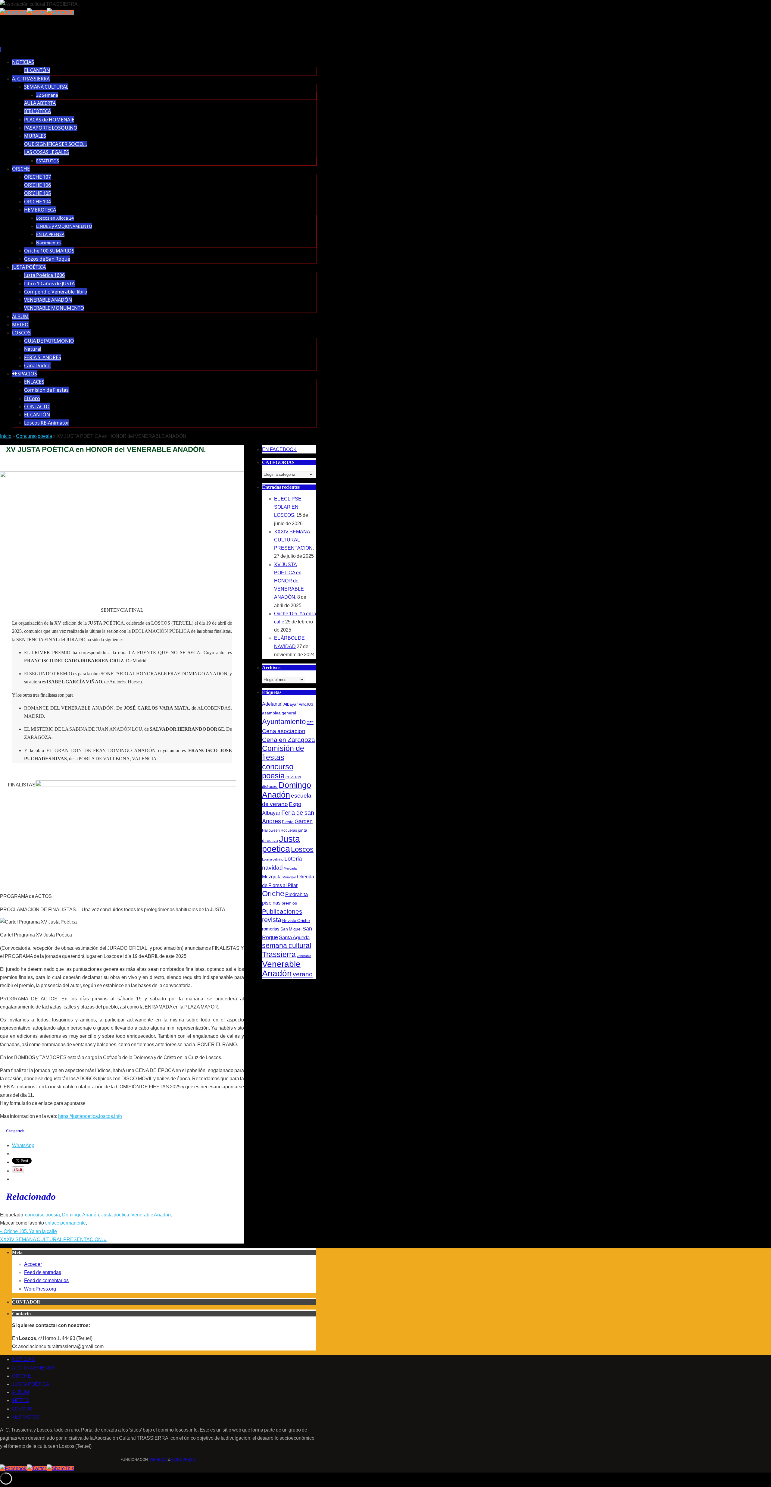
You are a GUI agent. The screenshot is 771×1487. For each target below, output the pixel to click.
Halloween (271, 830)
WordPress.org (40, 1288)
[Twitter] (37, 12)
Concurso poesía (34, 436)
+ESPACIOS (25, 1417)
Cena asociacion (283, 731)
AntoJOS (306, 704)
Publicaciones (282, 911)
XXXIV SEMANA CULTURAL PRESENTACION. (53, 1239)
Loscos (302, 849)
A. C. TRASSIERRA (33, 1367)
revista (271, 920)
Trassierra (279, 954)
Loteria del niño (272, 859)
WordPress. (183, 1459)
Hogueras (289, 830)
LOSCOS (22, 1408)
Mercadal (290, 868)
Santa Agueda (294, 937)
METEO (20, 1400)
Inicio (5, 436)
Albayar (290, 704)
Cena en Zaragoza (288, 739)
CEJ (310, 723)
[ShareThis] (60, 12)
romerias (270, 928)
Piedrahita (296, 894)
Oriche (273, 893)
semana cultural (286, 945)
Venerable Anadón (151, 1214)
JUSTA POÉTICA (30, 1384)
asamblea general (279, 713)
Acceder (33, 1264)
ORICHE (21, 1376)
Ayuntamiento (284, 721)
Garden (304, 821)
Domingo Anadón (80, 1214)
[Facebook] (13, 12)
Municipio (289, 877)
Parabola (157, 1459)
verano (303, 974)
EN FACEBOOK (279, 449)
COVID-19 (293, 777)
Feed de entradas (42, 1272)
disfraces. (270, 787)
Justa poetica (115, 1214)
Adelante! (272, 704)
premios (289, 903)
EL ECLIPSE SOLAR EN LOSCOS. (287, 507)
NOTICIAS (23, 1359)
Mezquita (272, 876)
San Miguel (290, 929)
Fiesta (288, 821)
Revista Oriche (296, 920)
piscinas (271, 903)
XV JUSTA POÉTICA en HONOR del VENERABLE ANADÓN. (289, 581)
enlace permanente (65, 1222)
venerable (304, 956)
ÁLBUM (20, 1392)
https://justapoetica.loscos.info (90, 1116)
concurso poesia (42, 1214)
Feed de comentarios (46, 1280)
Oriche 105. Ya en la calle (28, 1231)
